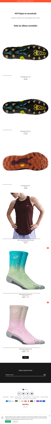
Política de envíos (25, 398)
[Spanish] (28, 404)
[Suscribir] (44, 374)
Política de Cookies (29, 419)
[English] (23, 404)
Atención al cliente (33, 398)
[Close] (49, 416)
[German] (26, 404)
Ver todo (25, 357)
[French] (25, 404)
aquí (29, 17)
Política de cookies (18, 398)
